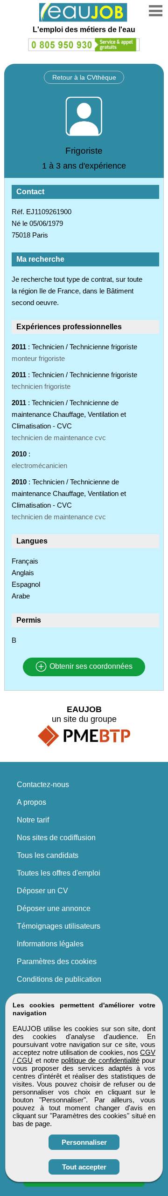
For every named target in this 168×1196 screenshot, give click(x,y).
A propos (31, 802)
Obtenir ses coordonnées (90, 667)
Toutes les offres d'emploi (58, 873)
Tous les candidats (47, 855)
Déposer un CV (42, 891)
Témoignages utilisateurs (58, 926)
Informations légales (50, 944)
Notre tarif (33, 820)
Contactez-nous (43, 784)
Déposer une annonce (54, 908)
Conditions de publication (59, 979)
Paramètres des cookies (57, 961)
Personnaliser (84, 1142)
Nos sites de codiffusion (56, 838)
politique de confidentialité (100, 1060)
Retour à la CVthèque (84, 77)
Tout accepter (84, 1167)
